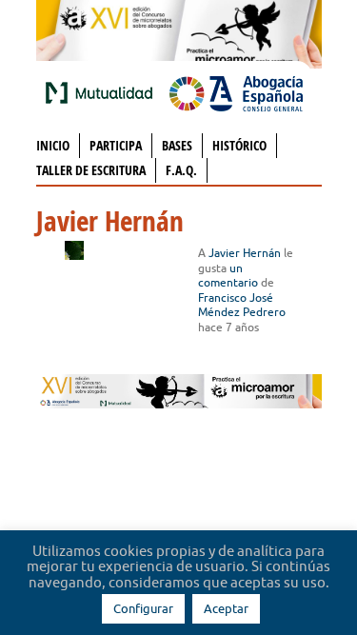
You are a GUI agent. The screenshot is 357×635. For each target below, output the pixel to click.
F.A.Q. (181, 170)
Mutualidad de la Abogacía (102, 92)
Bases (177, 145)
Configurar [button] (143, 608)
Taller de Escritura (91, 170)
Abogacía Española (236, 92)
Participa (115, 145)
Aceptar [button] (226, 608)
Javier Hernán (244, 253)
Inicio (52, 145)
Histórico (239, 145)
